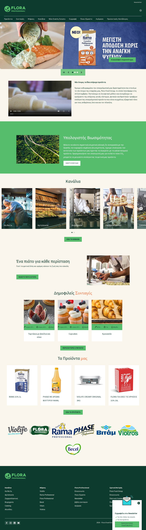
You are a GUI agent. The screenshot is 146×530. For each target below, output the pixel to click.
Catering (8, 506)
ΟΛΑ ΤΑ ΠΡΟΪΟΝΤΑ (73, 412)
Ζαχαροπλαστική (11, 499)
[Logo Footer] (15, 473)
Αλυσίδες (8, 509)
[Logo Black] (15, 6)
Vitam (42, 506)
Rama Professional (47, 495)
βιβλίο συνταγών (81, 502)
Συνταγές (20, 19)
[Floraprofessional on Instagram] (10, 523)
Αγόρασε (99, 19)
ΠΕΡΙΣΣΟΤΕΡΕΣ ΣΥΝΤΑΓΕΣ (73, 348)
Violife (42, 491)
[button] (140, 10)
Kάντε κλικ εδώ (72, 163)
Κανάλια (41, 19)
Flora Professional (47, 499)
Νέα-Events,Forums (57, 19)
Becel (42, 502)
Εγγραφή (73, 19)
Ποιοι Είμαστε (86, 19)
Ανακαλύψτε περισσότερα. (24, 60)
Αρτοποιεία (9, 495)
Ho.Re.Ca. (8, 491)
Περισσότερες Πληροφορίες (127, 524)
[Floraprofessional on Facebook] (6, 523)
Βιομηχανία (9, 502)
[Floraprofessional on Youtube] (18, 523)
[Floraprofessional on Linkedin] (14, 523)
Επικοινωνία (79, 491)
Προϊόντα (8, 19)
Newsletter (138, 2)
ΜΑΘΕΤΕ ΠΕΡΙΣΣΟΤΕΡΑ (27, 277)
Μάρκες (31, 19)
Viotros (42, 509)
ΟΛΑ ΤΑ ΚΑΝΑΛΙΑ (73, 239)
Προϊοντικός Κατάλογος (117, 19)
